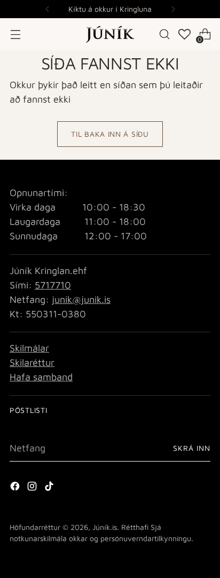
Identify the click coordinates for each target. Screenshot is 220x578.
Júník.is (104, 527)
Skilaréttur (32, 362)
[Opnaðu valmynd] (15, 34)
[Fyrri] (47, 9)
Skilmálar (29, 348)
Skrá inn (191, 447)
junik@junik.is (81, 299)
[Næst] (173, 9)
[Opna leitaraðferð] (165, 34)
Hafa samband (41, 376)
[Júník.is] (110, 34)
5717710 (53, 285)
